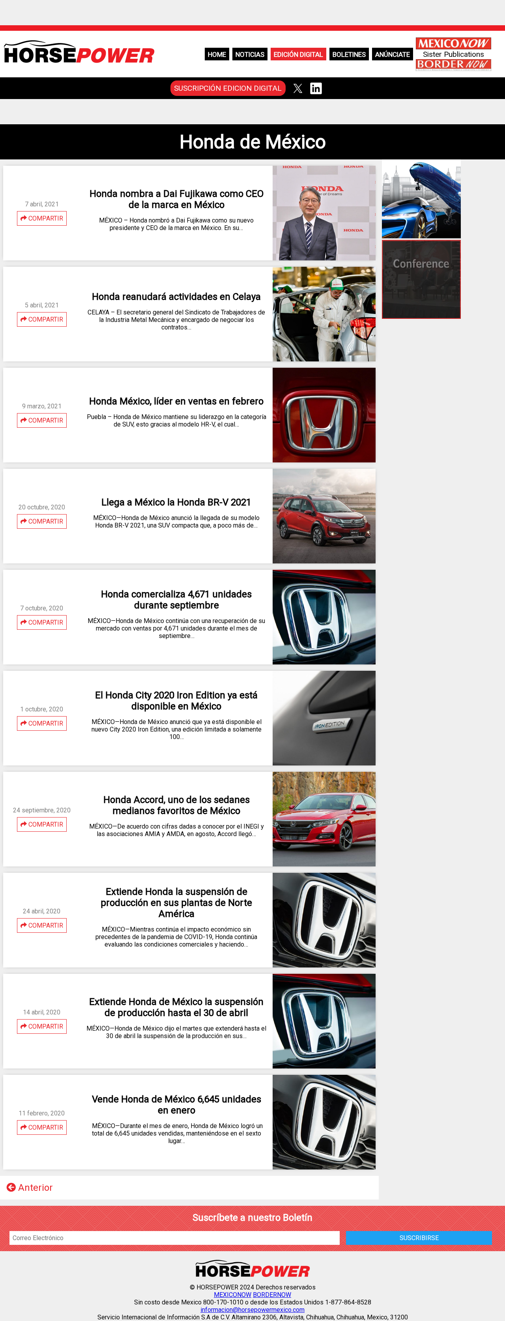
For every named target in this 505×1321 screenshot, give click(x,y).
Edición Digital (298, 54)
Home (217, 54)
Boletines (349, 54)
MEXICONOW (232, 1295)
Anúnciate (392, 54)
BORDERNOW (272, 1295)
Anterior (34, 1187)
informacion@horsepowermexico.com (252, 1310)
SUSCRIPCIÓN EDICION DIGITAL (228, 88)
